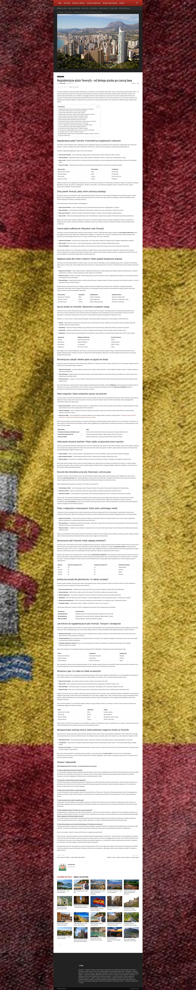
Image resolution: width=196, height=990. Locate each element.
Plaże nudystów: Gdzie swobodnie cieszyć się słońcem (72, 119)
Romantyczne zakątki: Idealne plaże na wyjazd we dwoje (73, 117)
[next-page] (60, 944)
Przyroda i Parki (113, 8)
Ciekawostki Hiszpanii (62, 8)
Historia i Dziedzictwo (94, 3)
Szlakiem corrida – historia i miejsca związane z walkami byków (123, 857)
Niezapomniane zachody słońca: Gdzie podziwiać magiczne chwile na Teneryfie (79, 133)
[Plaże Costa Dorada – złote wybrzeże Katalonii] (64, 885)
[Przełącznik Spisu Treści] (97, 107)
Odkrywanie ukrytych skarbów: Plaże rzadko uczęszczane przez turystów (77, 121)
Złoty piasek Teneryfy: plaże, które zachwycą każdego (72, 110)
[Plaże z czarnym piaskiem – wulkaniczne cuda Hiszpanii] (131, 932)
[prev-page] (58, 944)
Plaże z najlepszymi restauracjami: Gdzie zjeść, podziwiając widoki (76, 124)
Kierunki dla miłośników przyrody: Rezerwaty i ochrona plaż (73, 123)
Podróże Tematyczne (103, 8)
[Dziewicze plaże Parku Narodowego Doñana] (64, 901)
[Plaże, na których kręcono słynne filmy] (81, 885)
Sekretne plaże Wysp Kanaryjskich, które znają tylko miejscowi (114, 940)
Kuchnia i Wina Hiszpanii (110, 3)
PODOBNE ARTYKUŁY (64, 877)
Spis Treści (67, 3)
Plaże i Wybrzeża (93, 8)
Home (60, 3)
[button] (137, 3)
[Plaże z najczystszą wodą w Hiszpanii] (114, 901)
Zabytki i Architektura (124, 8)
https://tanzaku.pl (71, 866)
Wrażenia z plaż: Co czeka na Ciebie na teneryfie (72, 131)
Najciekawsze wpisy (134, 988)
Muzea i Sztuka (84, 8)
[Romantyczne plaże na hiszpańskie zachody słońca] (131, 917)
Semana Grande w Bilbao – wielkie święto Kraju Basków (71, 857)
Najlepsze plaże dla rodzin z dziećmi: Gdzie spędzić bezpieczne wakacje (77, 114)
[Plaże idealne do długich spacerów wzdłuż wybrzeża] (131, 901)
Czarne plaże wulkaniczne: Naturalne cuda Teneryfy (72, 112)
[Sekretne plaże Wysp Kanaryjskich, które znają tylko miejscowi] (114, 932)
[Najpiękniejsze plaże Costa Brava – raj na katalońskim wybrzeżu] (81, 900)
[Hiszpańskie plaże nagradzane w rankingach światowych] (114, 917)
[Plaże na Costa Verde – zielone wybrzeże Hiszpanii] (64, 931)
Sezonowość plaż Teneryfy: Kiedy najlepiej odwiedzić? (72, 126)
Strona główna (60, 12)
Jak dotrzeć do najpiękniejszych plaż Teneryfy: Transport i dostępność (77, 130)
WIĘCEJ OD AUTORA (81, 877)
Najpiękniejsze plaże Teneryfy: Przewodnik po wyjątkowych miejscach (76, 109)
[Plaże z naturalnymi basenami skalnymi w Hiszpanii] (98, 901)
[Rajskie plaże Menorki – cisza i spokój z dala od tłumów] (81, 917)
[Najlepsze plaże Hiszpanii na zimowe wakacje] (98, 917)
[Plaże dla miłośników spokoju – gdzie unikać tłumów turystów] (81, 933)
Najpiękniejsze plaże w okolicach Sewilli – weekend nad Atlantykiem (97, 892)
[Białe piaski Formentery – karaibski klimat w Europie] (98, 932)
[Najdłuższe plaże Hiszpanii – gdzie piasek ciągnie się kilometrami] (131, 885)
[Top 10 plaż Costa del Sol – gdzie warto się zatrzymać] (114, 885)
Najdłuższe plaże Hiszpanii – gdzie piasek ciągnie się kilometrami (130, 892)
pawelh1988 (62, 83)
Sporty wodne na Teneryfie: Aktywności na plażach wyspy (73, 116)
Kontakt (121, 3)
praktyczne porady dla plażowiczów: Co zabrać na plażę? (74, 128)
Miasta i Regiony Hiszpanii (74, 8)
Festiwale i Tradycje (78, 3)
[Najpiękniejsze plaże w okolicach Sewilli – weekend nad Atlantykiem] (98, 885)
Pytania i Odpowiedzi (65, 135)
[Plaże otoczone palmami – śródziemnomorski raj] (64, 917)
